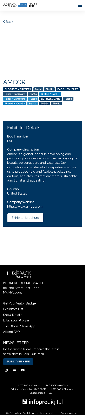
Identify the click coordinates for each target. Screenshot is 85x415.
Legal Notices (37, 392)
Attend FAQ (11, 332)
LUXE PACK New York (56, 385)
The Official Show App (19, 326)
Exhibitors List (13, 309)
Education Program (17, 320)
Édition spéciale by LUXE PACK (28, 389)
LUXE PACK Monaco (28, 385)
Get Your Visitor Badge (19, 303)
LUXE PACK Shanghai (62, 389)
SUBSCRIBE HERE (18, 361)
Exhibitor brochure (25, 218)
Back (9, 22)
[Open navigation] (80, 5)
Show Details (12, 315)
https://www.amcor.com (24, 206)
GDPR (52, 392)
